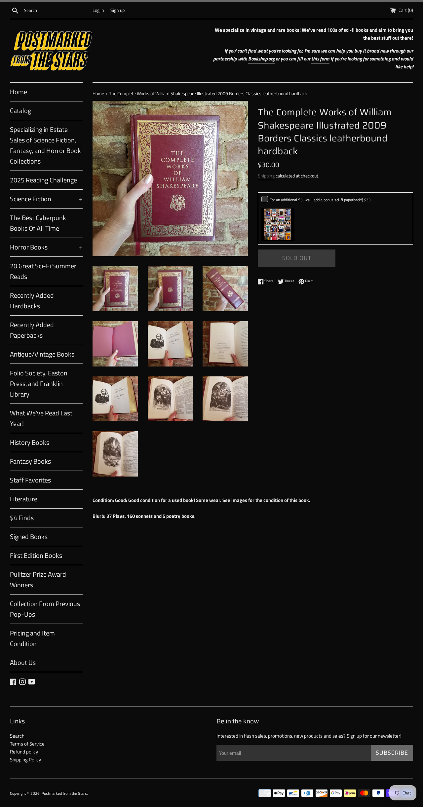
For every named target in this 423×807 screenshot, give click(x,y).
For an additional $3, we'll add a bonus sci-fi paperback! (320, 200)
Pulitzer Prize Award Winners (38, 579)
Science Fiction (46, 199)
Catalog (20, 110)
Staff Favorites (30, 480)
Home (18, 92)
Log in (98, 10)
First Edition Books (36, 555)
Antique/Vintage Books (42, 354)
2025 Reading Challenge (43, 180)
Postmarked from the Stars (64, 793)
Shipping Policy (25, 759)
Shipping (266, 175)
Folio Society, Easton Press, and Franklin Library (38, 383)
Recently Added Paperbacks (32, 330)
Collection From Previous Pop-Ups (45, 608)
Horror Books (46, 247)
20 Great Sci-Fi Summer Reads (43, 271)
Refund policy (24, 751)
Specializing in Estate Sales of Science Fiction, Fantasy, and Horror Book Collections (45, 145)
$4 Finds (22, 518)
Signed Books (29, 536)
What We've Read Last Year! (41, 418)
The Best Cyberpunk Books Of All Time (38, 222)
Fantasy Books (30, 461)
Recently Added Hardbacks (32, 300)
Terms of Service (27, 744)
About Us (23, 662)
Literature (23, 499)
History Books (29, 442)
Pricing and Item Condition (32, 638)
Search (17, 736)
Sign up (117, 10)
